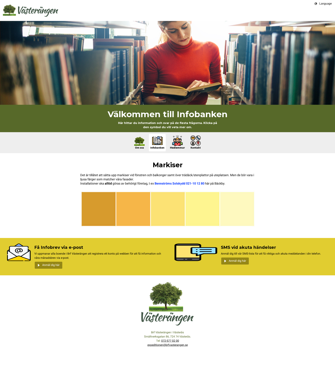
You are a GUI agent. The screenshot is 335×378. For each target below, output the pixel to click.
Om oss (139, 147)
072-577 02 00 (170, 341)
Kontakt (196, 147)
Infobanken (157, 147)
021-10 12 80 (195, 183)
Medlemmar (177, 147)
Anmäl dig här (50, 265)
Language (325, 3)
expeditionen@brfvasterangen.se (167, 345)
